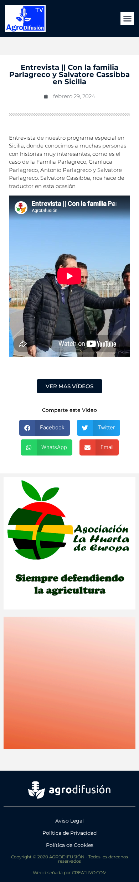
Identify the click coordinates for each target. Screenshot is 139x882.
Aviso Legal (69, 821)
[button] (127, 18)
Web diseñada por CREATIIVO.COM (70, 872)
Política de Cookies (69, 845)
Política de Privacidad (69, 833)
